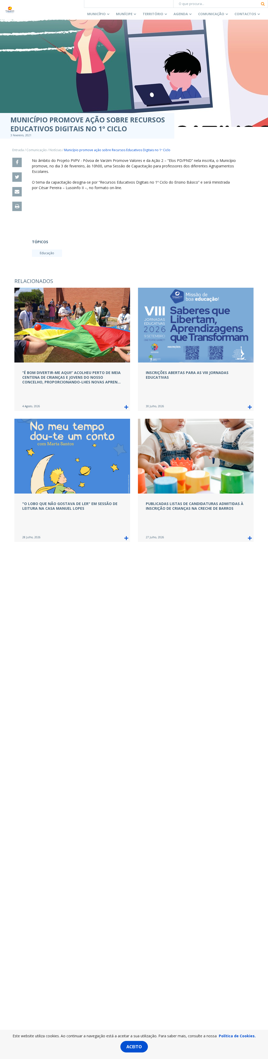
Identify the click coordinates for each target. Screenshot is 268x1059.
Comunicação (211, 14)
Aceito (134, 1047)
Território (153, 14)
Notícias (55, 150)
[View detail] (126, 407)
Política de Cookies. (237, 1035)
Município (96, 14)
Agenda (181, 14)
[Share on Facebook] (17, 162)
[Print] (17, 206)
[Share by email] (17, 191)
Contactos (245, 14)
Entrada (18, 150)
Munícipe (124, 14)
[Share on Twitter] (17, 177)
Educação (47, 253)
